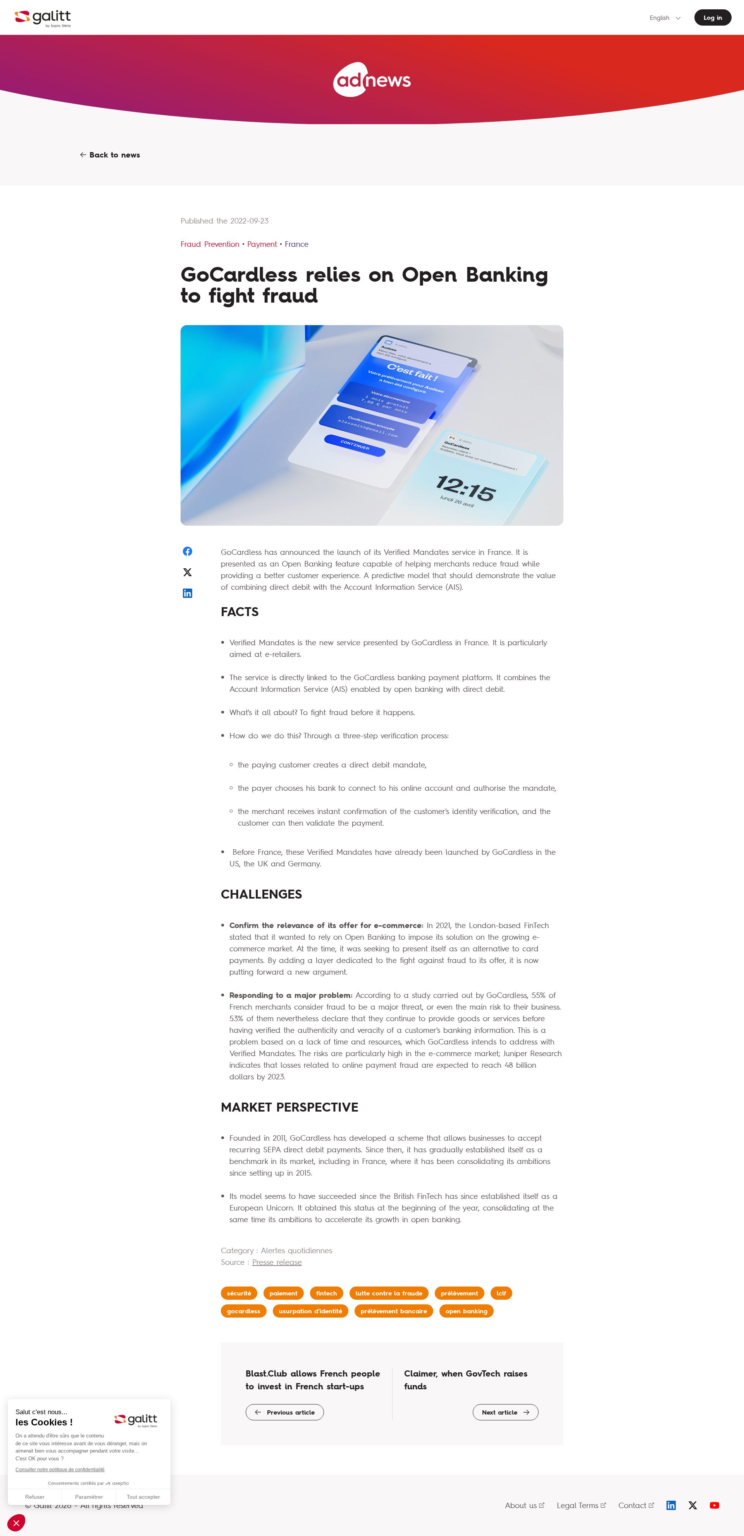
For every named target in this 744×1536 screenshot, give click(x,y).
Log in (713, 17)
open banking (466, 1311)
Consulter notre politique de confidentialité (60, 1469)
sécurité (239, 1293)
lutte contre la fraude (389, 1293)
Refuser (35, 1497)
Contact (632, 1505)
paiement (284, 1293)
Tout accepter (143, 1497)
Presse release (277, 1262)
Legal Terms (577, 1505)
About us (521, 1505)
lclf (501, 1293)
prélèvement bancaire (394, 1311)
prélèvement (459, 1293)
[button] (16, 1522)
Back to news (113, 154)
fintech (326, 1293)
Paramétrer (89, 1497)
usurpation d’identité (310, 1311)
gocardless (243, 1311)
